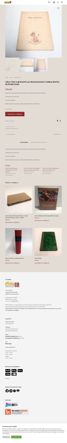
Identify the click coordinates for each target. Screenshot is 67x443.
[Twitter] (60, 121)
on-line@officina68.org (12, 338)
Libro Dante (38, 258)
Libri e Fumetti (17, 77)
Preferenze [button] (6, 437)
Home (6, 77)
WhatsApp (8, 343)
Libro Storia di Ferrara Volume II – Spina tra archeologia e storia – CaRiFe (16, 217)
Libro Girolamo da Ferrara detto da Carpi (46, 216)
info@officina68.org (11, 336)
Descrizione (24, 142)
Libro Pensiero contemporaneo (14, 258)
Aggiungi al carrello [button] (12, 222)
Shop (11, 77)
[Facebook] (58, 121)
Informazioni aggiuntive (39, 142)
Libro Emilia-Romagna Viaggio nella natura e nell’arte (11, 170)
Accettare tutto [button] (16, 437)
